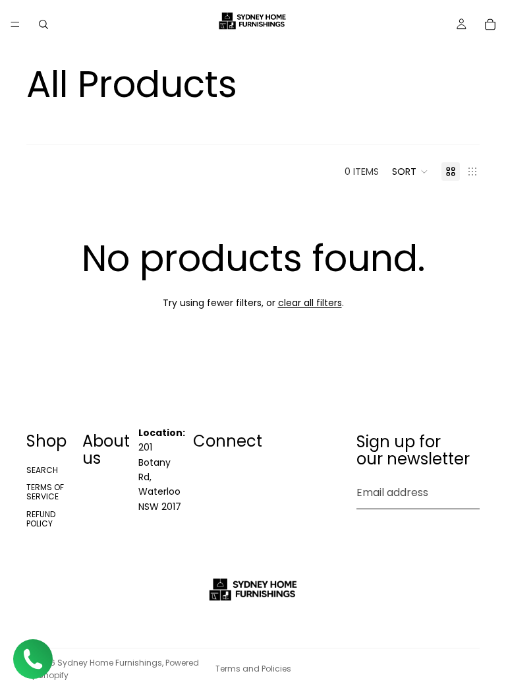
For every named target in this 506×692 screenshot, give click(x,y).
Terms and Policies (253, 668)
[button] (410, 171)
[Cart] (490, 24)
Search (42, 470)
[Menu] (15, 24)
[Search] (43, 24)
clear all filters (310, 302)
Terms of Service (45, 492)
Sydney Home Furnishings (109, 662)
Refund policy (40, 519)
